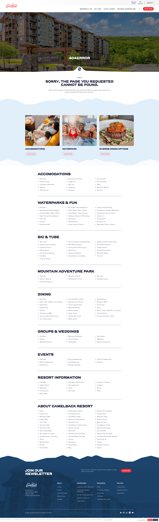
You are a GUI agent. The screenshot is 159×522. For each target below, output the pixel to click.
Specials (42, 187)
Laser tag (43, 219)
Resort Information (59, 377)
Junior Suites (101, 179)
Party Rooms (44, 365)
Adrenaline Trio (73, 422)
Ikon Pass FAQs (45, 425)
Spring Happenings (75, 359)
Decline (155, 520)
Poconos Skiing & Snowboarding (79, 242)
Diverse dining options (113, 149)
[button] (134, 2)
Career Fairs (44, 414)
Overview (43, 179)
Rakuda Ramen (73, 310)
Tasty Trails (72, 431)
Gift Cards (71, 391)
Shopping (71, 187)
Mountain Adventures (83, 498)
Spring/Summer (73, 385)
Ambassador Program (75, 411)
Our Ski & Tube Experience (85, 495)
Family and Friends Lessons (77, 247)
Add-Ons (71, 184)
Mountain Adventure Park (66, 271)
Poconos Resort (102, 419)
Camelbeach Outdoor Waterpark (108, 210)
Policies (42, 445)
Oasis (99, 307)
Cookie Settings (142, 520)
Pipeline (42, 310)
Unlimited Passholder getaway (107, 436)
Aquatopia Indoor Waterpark (77, 207)
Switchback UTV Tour (75, 279)
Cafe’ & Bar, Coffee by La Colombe (51, 302)
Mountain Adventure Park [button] (127, 9)
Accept (150, 520)
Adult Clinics (72, 250)
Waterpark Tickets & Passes (106, 224)
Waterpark (69, 149)
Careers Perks (101, 414)
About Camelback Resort (65, 406)
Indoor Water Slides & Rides (77, 210)
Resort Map (43, 393)
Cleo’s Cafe (101, 305)
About (42, 439)
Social (70, 388)
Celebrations (72, 342)
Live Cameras (44, 391)
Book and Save (102, 422)
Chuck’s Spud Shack (75, 305)
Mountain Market (103, 187)
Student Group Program (48, 245)
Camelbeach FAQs (74, 416)
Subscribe (126, 471)
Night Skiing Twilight (104, 428)
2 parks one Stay (73, 428)
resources (101, 483)
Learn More (32, 154)
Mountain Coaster (74, 276)
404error (79, 58)
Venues (42, 339)
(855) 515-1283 (29, 494)
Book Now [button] (148, 9)
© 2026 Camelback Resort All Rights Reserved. (38, 513)
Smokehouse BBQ (46, 313)
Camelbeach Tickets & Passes (78, 213)
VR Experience (73, 221)
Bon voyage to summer (47, 433)
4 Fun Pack (43, 422)
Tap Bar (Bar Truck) (74, 316)
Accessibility (44, 448)
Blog (69, 448)
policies (120, 483)
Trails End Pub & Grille (75, 299)
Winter (99, 388)
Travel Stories (44, 190)
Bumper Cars (101, 221)
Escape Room (101, 219)
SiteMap (59, 499)
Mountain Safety (102, 253)
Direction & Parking (103, 382)
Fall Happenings (73, 362)
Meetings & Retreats (75, 336)
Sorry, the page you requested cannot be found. (79, 83)
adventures (81, 483)
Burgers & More (102, 302)
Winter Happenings (46, 362)
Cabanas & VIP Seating (104, 207)
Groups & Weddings (58, 331)
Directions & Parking (103, 490)
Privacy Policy (72, 445)
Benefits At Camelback (104, 411)
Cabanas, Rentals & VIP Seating (78, 216)
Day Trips (100, 190)
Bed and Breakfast (46, 431)
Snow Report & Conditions (77, 256)
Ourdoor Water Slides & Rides (50, 213)
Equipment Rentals (74, 253)
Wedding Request (46, 342)
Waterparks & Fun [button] (86, 9)
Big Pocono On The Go (75, 302)
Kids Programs (44, 250)
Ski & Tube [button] (97, 9)
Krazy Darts (72, 219)
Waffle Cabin (72, 319)
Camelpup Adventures (47, 184)
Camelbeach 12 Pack (103, 425)
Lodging (100, 385)
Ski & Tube (48, 237)
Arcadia (42, 221)
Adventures (72, 442)
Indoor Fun (100, 216)
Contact (71, 439)
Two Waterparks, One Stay (48, 436)
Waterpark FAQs (45, 416)
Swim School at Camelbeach (49, 216)
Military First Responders (76, 419)
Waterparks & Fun (57, 202)
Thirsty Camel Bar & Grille (105, 316)
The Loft (99, 256)
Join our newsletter (38, 472)
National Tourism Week (104, 433)
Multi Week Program (75, 245)
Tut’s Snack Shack (46, 319)
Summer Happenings (104, 359)
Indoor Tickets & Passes (76, 224)
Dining (44, 294)
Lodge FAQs (44, 419)
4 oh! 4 (79, 78)
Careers (99, 442)
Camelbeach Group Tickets (106, 213)
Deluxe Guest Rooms (75, 179)
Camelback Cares (74, 414)
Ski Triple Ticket (45, 428)
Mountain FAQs (102, 416)
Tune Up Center (45, 259)
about (59, 483)
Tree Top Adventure (46, 282)
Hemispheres (101, 299)
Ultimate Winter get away (76, 436)
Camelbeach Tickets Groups (77, 425)
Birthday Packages (74, 365)
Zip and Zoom (101, 431)
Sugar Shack (72, 313)
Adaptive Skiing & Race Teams (107, 242)
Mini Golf (100, 276)
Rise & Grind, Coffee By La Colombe (109, 310)
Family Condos (44, 182)
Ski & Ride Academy (103, 245)
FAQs (99, 184)
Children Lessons (45, 247)
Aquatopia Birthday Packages (49, 210)
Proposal (100, 362)
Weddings (100, 339)
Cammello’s (44, 305)
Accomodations (35, 149)
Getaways (71, 190)
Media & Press (44, 442)
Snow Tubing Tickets (103, 250)
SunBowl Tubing (102, 279)
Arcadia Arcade (45, 224)
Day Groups (101, 336)
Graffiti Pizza (44, 307)
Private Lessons (102, 247)
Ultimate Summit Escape (76, 433)
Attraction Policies (103, 445)
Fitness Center (102, 182)
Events (45, 354)
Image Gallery (44, 385)
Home (42, 411)
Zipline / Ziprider (45, 279)
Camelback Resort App (75, 382)
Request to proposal (103, 342)
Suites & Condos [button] (109, 9)
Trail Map (43, 256)
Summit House (102, 313)
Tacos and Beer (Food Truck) (49, 316)
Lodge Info (72, 182)
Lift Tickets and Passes (47, 253)
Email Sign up (101, 439)
